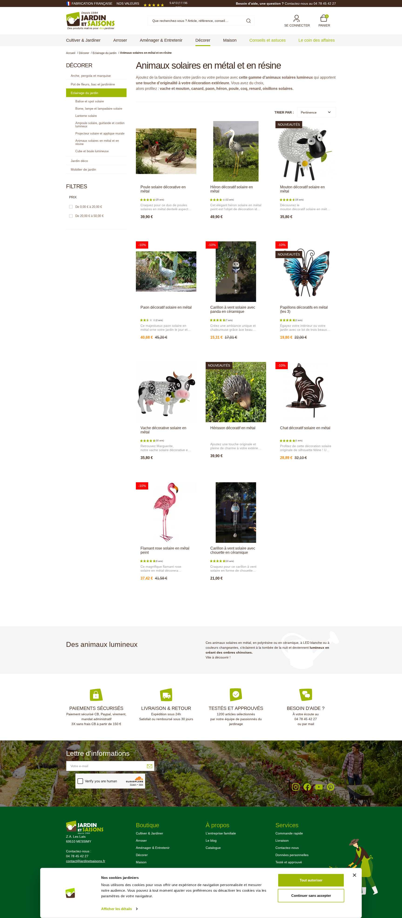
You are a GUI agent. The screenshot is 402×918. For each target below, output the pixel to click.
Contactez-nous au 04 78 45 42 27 (310, 3)
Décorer (142, 855)
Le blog (211, 840)
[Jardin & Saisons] (90, 20)
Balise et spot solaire (89, 101)
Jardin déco (79, 161)
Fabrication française (92, 3)
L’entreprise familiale (221, 833)
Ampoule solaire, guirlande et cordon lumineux (99, 124)
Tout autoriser (311, 880)
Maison (141, 862)
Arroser (141, 840)
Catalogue (213, 848)
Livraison (282, 840)
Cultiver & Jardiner (149, 833)
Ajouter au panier (165, 227)
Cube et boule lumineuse (92, 151)
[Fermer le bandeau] (354, 875)
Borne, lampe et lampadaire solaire (98, 108)
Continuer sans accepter (311, 895)
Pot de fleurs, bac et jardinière (93, 84)
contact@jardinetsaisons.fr (85, 861)
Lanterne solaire (86, 116)
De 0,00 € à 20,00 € (88, 207)
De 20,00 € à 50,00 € (89, 216)
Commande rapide (289, 833)
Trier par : (284, 112)
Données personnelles (291, 855)
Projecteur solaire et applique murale (99, 133)
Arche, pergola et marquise (91, 76)
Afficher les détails (116, 909)
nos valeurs (128, 3)
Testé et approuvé (288, 862)
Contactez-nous (287, 848)
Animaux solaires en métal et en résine (97, 142)
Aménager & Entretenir (153, 848)
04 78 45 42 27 (306, 719)
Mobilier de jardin (83, 169)
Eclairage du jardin (84, 93)
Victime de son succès (307, 468)
